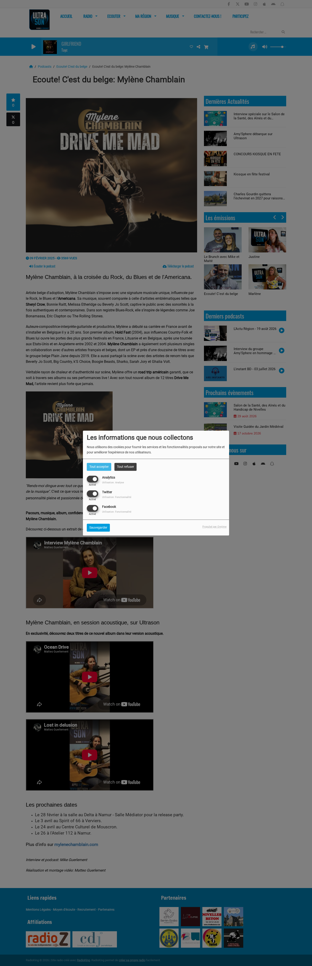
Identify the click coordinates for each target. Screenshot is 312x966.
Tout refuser (125, 466)
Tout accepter (99, 466)
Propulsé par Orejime (214, 526)
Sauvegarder (98, 527)
